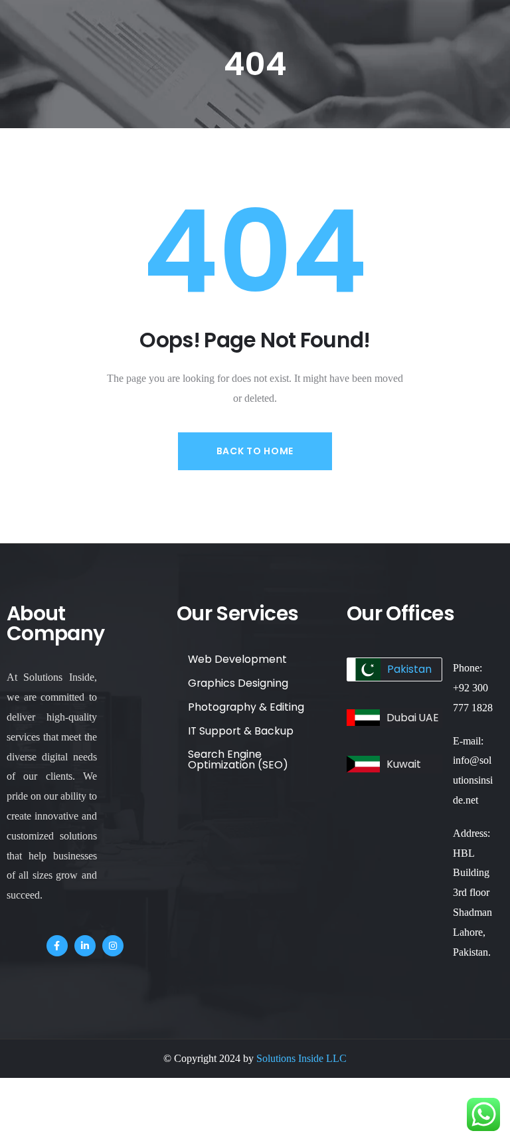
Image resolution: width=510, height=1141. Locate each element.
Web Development (237, 659)
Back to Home (255, 451)
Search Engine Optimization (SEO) (238, 759)
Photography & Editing (246, 707)
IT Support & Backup (241, 731)
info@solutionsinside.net (473, 780)
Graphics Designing (238, 683)
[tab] (394, 669)
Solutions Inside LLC (301, 1058)
